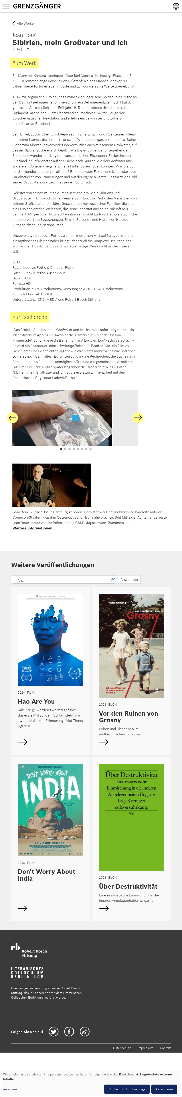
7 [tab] (86, 449)
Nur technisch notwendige (127, 1089)
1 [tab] (61, 449)
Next (138, 417)
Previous (12, 417)
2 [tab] (65, 449)
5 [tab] (78, 449)
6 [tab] (82, 449)
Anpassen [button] (10, 1089)
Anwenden (129, 579)
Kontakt (165, 1048)
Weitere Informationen (32, 528)
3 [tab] (69, 449)
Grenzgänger (51, 6)
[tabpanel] (75, 418)
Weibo (85, 1032)
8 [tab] (90, 449)
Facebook (69, 1032)
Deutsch (50, 670)
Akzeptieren (164, 1089)
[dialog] (91, 1083)
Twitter (54, 1032)
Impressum (145, 1048)
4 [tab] (73, 449)
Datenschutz (122, 1048)
